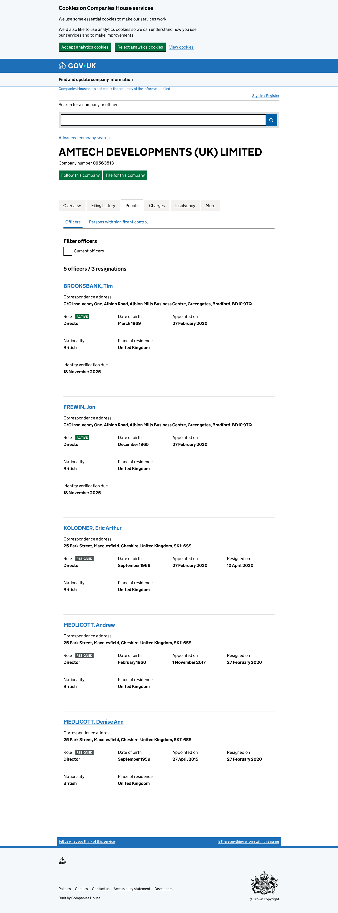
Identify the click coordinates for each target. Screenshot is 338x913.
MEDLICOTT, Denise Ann (93, 721)
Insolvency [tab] (185, 205)
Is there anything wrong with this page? (248, 841)
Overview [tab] (72, 205)
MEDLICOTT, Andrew (89, 624)
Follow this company (80, 175)
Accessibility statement (132, 889)
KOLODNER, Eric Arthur (92, 528)
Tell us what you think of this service (87, 841)
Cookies (81, 889)
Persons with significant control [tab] (118, 222)
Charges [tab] (157, 205)
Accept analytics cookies (85, 47)
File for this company (125, 175)
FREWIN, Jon (79, 407)
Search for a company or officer (88, 104)
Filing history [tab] (103, 205)
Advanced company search (84, 137)
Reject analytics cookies (140, 47)
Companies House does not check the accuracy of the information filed (114, 89)
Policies (65, 889)
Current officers (89, 251)
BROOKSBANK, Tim (88, 286)
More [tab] (210, 205)
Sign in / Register (265, 95)
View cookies (181, 47)
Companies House (85, 898)
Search (271, 120)
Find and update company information (96, 79)
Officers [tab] (73, 222)
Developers (163, 889)
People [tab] (132, 205)
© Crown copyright (264, 899)
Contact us (100, 889)
